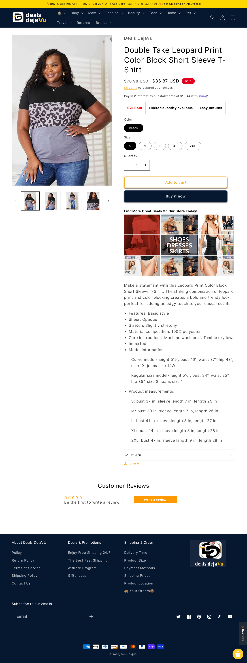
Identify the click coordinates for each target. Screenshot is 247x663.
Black (134, 128)
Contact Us (21, 583)
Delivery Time (135, 553)
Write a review (155, 499)
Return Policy (23, 560)
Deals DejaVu (129, 654)
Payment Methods (139, 568)
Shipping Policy (25, 575)
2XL (193, 146)
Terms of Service (26, 568)
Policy (17, 553)
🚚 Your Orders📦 (139, 591)
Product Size (135, 560)
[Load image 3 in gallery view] (72, 201)
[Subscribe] (91, 616)
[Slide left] (16, 201)
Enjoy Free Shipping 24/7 (89, 553)
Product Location (138, 583)
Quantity (130, 156)
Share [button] (134, 463)
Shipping (130, 87)
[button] (61, 13)
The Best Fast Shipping (88, 560)
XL (175, 146)
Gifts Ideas (77, 575)
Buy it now (176, 196)
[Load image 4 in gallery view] (93, 201)
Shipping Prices (137, 575)
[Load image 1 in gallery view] (30, 201)
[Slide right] (108, 201)
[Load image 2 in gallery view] (51, 201)
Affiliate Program (82, 568)
